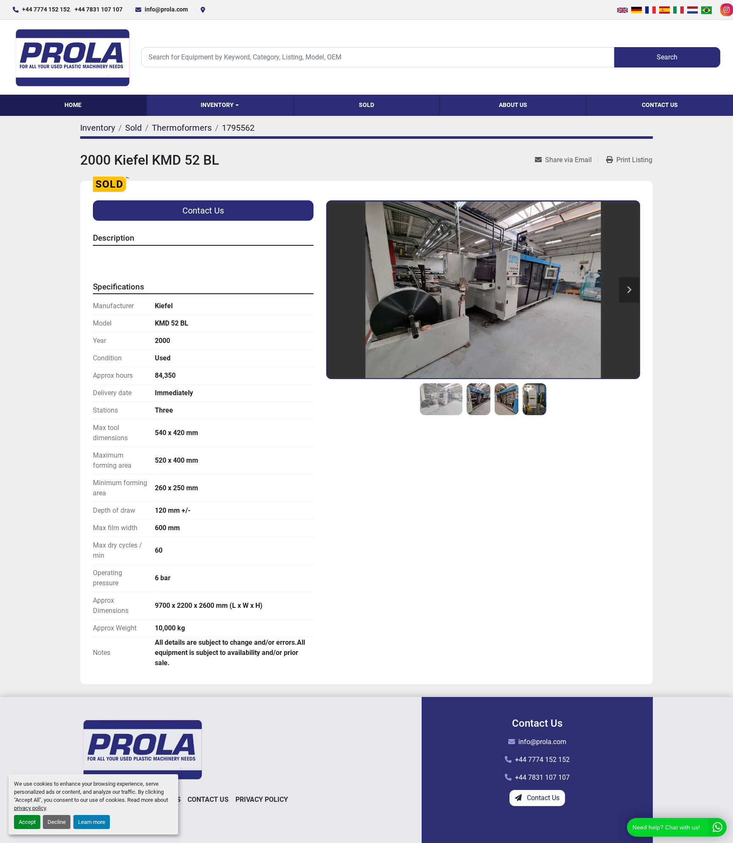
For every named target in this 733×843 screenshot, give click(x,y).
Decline (57, 822)
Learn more (91, 822)
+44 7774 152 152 (46, 9)
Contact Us (660, 104)
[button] (220, 105)
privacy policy (30, 808)
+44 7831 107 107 (99, 9)
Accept (27, 822)
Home (72, 104)
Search (667, 57)
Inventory (217, 104)
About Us (513, 104)
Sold (366, 104)
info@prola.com (166, 9)
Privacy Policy (261, 799)
